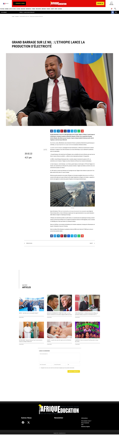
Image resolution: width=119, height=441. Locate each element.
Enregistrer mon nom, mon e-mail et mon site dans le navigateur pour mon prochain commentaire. (57, 367)
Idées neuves (38, 8)
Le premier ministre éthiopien (56, 147)
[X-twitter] (115, 12)
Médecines (44, 8)
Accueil (13, 16)
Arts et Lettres (12, 8)
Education (23, 8)
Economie (7, 8)
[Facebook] (112, 12)
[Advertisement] (59, 28)
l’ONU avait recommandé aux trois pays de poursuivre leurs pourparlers (72, 211)
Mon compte (111, 4)
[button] (19, 3)
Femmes (33, 8)
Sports (56, 8)
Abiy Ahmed (52, 142)
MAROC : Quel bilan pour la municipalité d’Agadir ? (28, 313)
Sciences (48, 8)
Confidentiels (28, 8)
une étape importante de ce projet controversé (64, 144)
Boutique (60, 8)
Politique (2, 8)
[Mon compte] (111, 3)
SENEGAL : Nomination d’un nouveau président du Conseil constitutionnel (32, 12)
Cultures (18, 8)
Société (52, 8)
